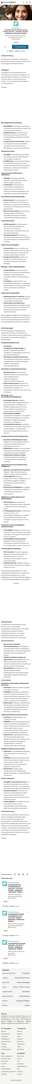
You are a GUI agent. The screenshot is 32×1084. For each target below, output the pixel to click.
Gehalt (19, 1046)
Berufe (19, 1036)
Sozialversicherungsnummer (8, 1071)
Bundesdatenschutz (22, 1066)
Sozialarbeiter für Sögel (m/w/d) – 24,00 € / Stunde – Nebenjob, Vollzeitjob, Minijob (16, 946)
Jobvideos (3, 1044)
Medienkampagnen (6, 1049)
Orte (18, 1061)
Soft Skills (3, 1063)
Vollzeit (16, 42)
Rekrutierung (4, 1061)
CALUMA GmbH (16, 28)
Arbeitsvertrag (21, 1044)
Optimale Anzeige (5, 1058)
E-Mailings (3, 1046)
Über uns (19, 1058)
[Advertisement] (16, 104)
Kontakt (19, 1074)
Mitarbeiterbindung (6, 1069)
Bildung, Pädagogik (13, 882)
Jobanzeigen (4, 1036)
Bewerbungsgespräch (6, 1056)
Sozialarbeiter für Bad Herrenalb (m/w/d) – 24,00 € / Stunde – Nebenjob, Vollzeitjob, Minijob (16, 917)
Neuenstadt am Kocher (22, 978)
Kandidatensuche (5, 1033)
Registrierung (20, 1056)
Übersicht (3, 1031)
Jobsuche (19, 1033)
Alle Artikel (3, 1074)
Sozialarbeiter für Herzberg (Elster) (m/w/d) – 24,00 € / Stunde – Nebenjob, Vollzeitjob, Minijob (15, 888)
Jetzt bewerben (21, 47)
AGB (18, 1069)
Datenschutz (20, 1063)
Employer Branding (6, 1041)
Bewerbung (20, 1041)
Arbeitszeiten (20, 1049)
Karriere (3, 1066)
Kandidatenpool (5, 1039)
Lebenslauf (20, 1039)
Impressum (20, 1071)
